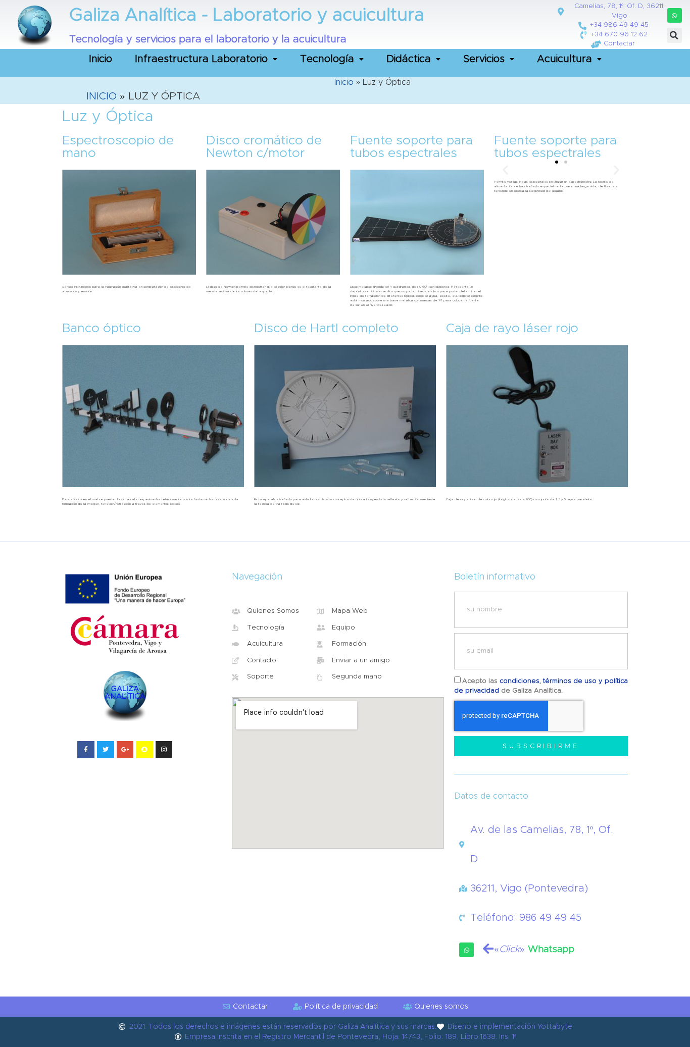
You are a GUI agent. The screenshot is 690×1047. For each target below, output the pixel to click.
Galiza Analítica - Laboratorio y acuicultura (246, 15)
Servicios (484, 59)
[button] (674, 15)
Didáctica (408, 59)
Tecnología (327, 59)
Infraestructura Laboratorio (201, 59)
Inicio (100, 59)
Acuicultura (564, 59)
